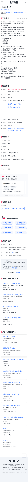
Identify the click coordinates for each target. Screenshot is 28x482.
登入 (13, 252)
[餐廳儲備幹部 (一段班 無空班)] (14, 397)
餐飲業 (15, 12)
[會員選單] (26, 2)
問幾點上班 (8, 232)
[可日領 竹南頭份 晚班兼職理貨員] (14, 321)
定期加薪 (21, 208)
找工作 (11, 12)
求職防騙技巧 (15, 268)
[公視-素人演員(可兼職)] (14, 340)
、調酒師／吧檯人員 (15, 130)
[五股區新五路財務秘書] (14, 351)
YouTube (18, 461)
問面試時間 (8, 227)
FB (14, 461)
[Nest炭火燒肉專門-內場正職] (14, 309)
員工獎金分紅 (6, 208)
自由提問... (22, 232)
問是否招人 (22, 227)
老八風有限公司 (21, 12)
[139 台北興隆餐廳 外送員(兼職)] (14, 386)
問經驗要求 (22, 223)
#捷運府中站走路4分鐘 (14, 104)
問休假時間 (8, 223)
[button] (6, 195)
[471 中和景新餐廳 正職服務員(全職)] (14, 298)
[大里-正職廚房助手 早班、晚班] (14, 409)
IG (10, 461)
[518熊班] (14, 2)
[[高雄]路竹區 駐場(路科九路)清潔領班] (14, 363)
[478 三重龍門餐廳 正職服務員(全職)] (14, 374)
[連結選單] (2, 2)
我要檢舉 (18, 272)
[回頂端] (24, 455)
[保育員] (14, 432)
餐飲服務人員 (11, 128)
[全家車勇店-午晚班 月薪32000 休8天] (14, 420)
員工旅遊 (14, 208)
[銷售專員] (14, 443)
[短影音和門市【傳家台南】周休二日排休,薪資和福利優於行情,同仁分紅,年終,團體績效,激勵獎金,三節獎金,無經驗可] (14, 286)
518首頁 (8, 12)
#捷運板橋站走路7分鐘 (14, 107)
